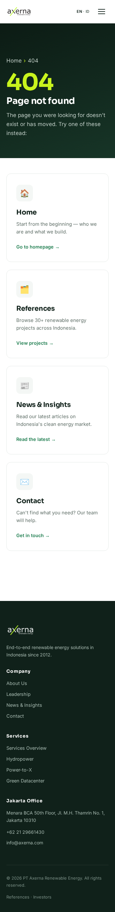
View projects (32, 343)
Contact (15, 716)
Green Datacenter (25, 780)
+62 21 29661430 (25, 832)
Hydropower (20, 759)
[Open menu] (102, 11)
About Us (16, 683)
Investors (42, 896)
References (17, 896)
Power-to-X (19, 770)
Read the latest (33, 439)
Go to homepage (35, 246)
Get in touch (30, 535)
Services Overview (26, 748)
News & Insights (24, 705)
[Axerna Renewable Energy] (19, 11)
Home (14, 60)
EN (79, 11)
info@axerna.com (24, 842)
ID (87, 11)
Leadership (18, 694)
